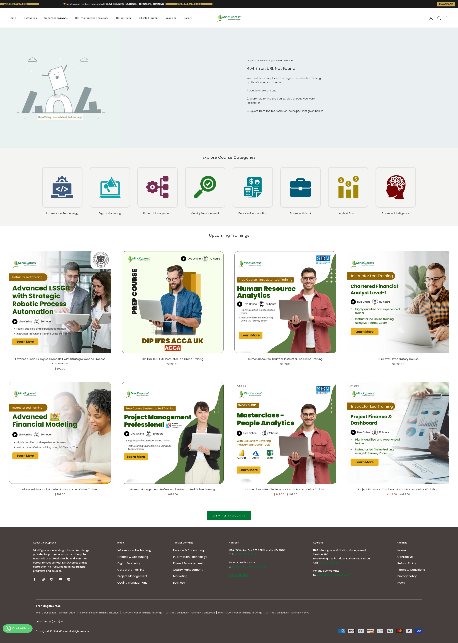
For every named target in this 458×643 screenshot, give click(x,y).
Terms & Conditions (411, 570)
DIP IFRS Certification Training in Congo (240, 612)
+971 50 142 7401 (329, 562)
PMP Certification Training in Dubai (55, 612)
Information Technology (134, 550)
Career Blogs (123, 18)
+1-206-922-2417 (245, 554)
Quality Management (132, 583)
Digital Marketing (129, 563)
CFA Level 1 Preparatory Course (398, 359)
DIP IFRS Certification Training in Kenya (287, 612)
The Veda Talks (238, 575)
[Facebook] (34, 579)
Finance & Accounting (132, 557)
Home (12, 18)
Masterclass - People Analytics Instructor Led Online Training (285, 489)
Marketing (180, 576)
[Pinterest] (51, 579)
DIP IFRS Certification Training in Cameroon (190, 612)
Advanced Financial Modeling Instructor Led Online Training (60, 489)
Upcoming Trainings (56, 18)
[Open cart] (447, 18)
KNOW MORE (446, 4)
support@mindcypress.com (249, 566)
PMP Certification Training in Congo (142, 612)
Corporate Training (130, 570)
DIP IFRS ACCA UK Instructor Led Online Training (172, 359)
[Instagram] (43, 579)
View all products (229, 515)
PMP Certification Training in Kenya (99, 612)
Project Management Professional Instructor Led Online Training (172, 489)
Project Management (132, 576)
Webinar (171, 18)
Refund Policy (406, 563)
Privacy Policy (407, 576)
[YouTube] (60, 579)
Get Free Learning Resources (92, 18)
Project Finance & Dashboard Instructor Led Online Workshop (398, 489)
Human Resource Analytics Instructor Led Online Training (285, 359)
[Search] (439, 18)
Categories (30, 18)
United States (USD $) (48, 621)
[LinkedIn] (68, 579)
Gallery (188, 18)
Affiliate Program (149, 18)
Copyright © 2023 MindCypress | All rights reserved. (63, 631)
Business (179, 583)
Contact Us (405, 557)
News (401, 583)
